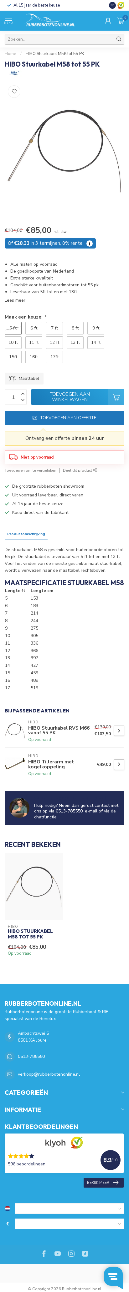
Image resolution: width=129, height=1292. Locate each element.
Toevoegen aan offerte (68, 418)
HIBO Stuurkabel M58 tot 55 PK (55, 54)
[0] (120, 20)
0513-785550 (31, 1056)
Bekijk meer (98, 1182)
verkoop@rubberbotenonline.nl (49, 1074)
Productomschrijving (26, 533)
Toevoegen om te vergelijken (30, 470)
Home (10, 54)
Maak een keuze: (25, 317)
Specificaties (62, 533)
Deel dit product (78, 470)
